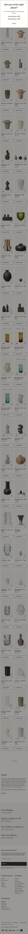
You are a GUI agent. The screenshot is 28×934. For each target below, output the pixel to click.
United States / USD (14, 19)
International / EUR (14, 16)
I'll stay (14, 23)
